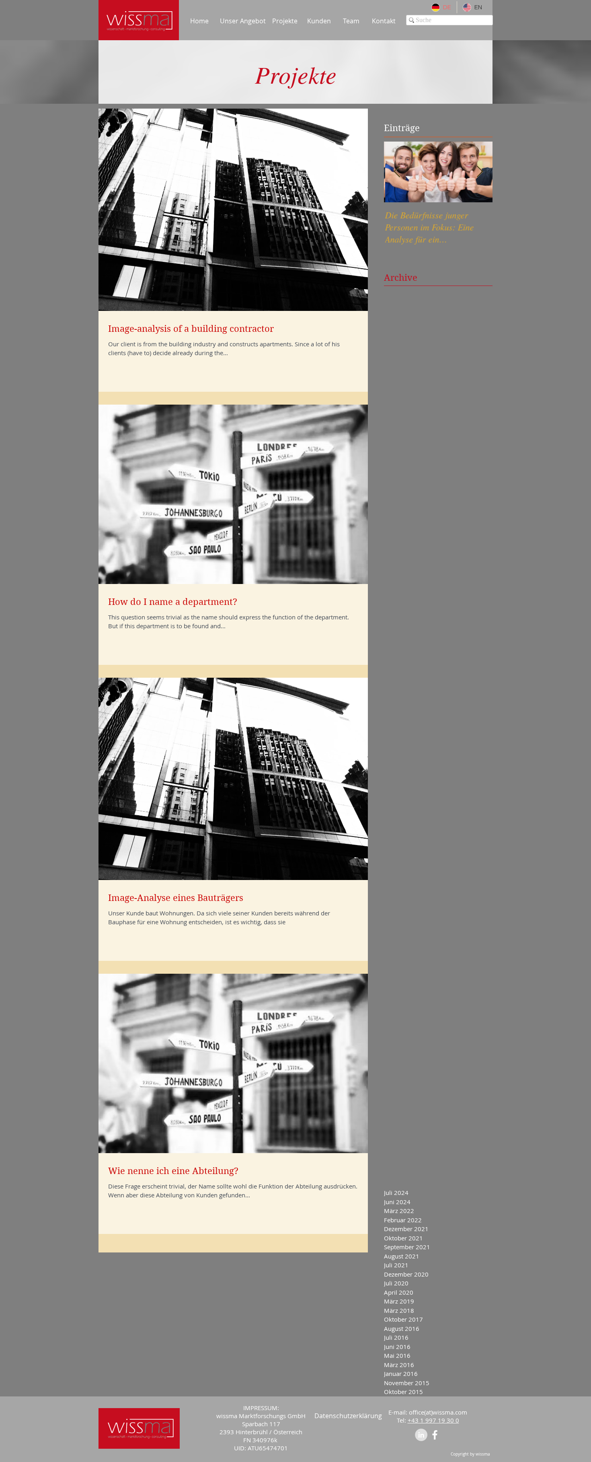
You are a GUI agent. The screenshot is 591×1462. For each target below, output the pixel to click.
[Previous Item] (396, 172)
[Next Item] (479, 172)
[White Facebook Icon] (435, 1435)
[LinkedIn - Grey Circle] (421, 1435)
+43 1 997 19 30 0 (433, 1420)
